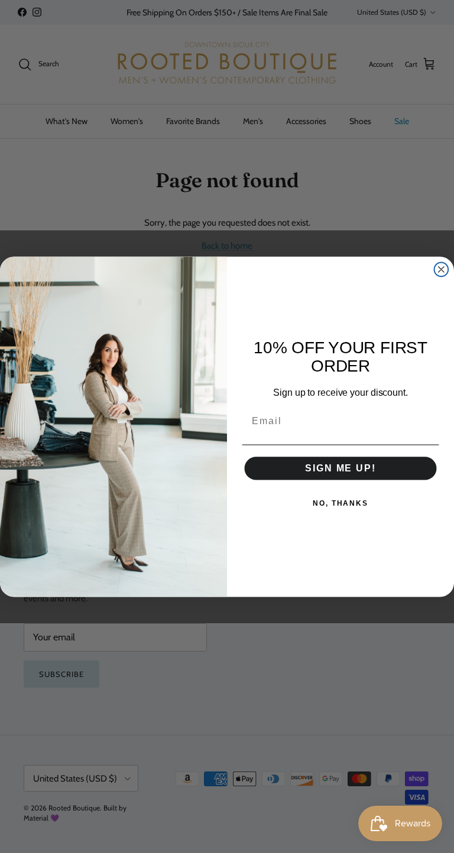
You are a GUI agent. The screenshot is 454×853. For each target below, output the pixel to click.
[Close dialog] (441, 269)
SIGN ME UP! (340, 468)
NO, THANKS (340, 503)
